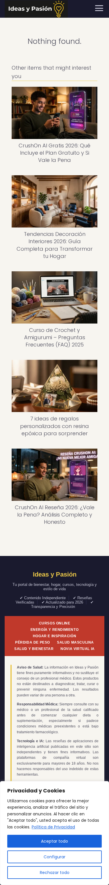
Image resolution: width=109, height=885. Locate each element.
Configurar (54, 857)
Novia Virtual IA (77, 649)
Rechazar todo (54, 872)
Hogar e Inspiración (54, 636)
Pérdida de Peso (32, 642)
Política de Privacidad (53, 827)
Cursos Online (54, 623)
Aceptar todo (54, 841)
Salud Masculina (75, 642)
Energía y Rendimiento (55, 630)
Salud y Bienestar (33, 649)
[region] (54, 833)
